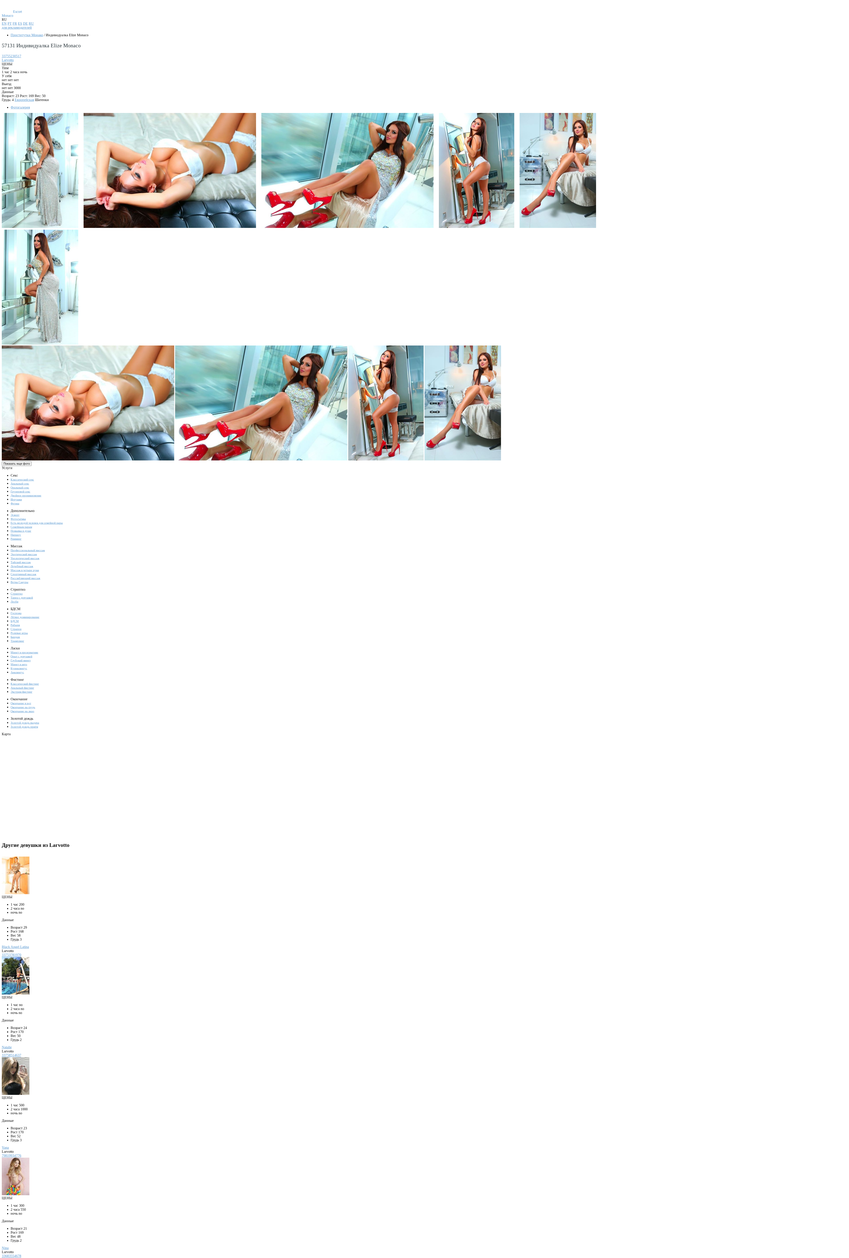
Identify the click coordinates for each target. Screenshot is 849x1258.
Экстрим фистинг (21, 691)
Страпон (16, 629)
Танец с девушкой (22, 597)
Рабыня (15, 625)
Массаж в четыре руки (25, 570)
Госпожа (16, 613)
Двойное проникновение (26, 495)
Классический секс (22, 479)
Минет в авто (19, 664)
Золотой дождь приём (24, 726)
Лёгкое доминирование (25, 617)
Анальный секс (20, 483)
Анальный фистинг (22, 687)
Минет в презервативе (24, 652)
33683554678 (11, 1256)
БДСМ (15, 621)
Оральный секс (20, 487)
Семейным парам (21, 527)
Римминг (16, 538)
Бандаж (15, 637)
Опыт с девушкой (21, 656)
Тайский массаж (21, 562)
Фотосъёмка (18, 519)
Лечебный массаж (22, 566)
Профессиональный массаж (28, 550)
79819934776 (11, 1155)
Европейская (24, 100)
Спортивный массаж (23, 574)
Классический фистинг (25, 683)
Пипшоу (16, 534)
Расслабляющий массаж (25, 578)
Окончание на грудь (23, 707)
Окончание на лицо (22, 711)
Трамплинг (17, 641)
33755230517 (11, 56)
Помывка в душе (21, 531)
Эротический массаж (24, 554)
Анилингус (17, 672)
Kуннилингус (19, 668)
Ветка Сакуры (19, 582)
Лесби (14, 601)
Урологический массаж (25, 558)
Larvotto (8, 60)
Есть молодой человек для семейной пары (37, 523)
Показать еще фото (17, 463)
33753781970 (11, 955)
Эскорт (15, 515)
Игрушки (16, 499)
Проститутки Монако (27, 35)
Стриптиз (17, 593)
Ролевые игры (19, 633)
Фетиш (15, 503)
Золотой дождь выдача (25, 722)
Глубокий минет (21, 660)
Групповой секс (20, 491)
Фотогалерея (20, 107)
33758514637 (11, 1055)
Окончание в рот (21, 703)
